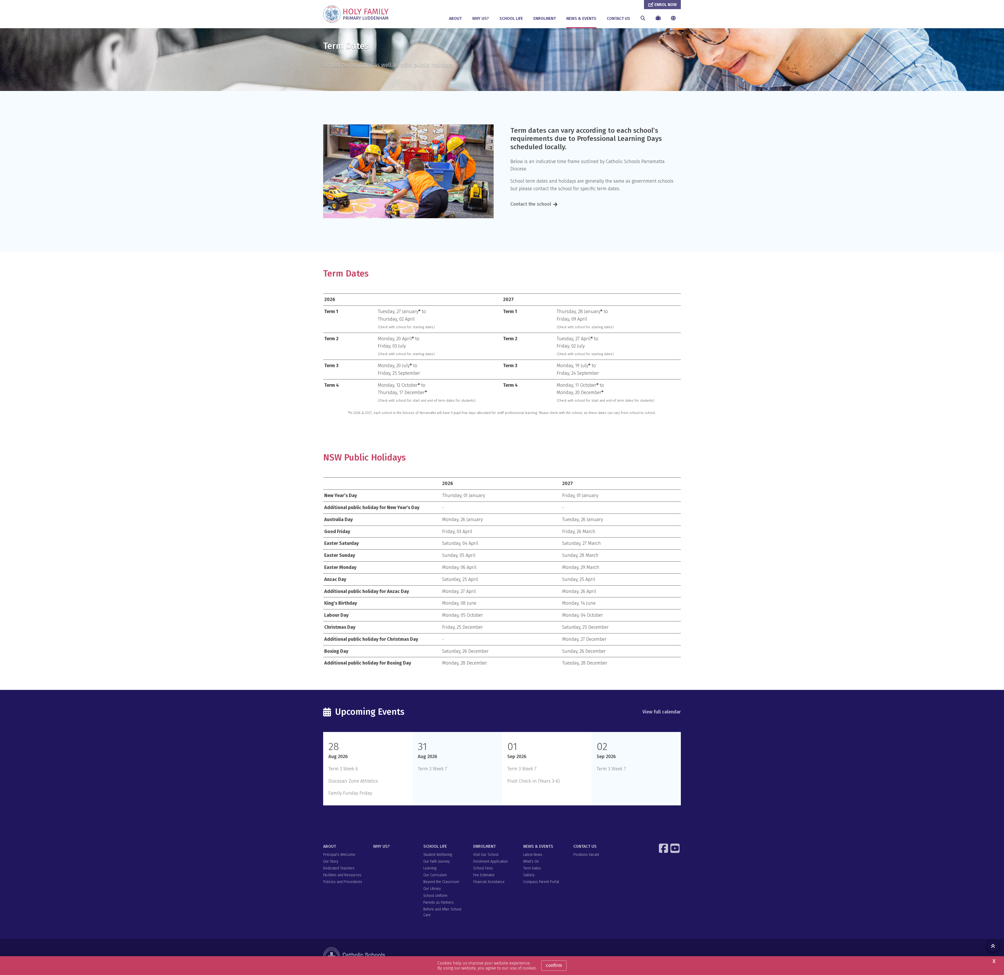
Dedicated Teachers (339, 868)
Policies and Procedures (342, 882)
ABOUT (455, 18)
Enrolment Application (490, 861)
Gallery (528, 875)
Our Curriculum (435, 875)
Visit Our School (486, 854)
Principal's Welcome (339, 854)
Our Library (432, 888)
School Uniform (435, 895)
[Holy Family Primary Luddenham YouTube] (675, 848)
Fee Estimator (484, 875)
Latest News (532, 854)
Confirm (554, 965)
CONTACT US (618, 18)
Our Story (330, 861)
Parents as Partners (438, 902)
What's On (531, 861)
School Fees (483, 868)
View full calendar (661, 712)
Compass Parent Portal (541, 882)
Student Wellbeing (437, 854)
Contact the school (530, 204)
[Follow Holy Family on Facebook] (664, 848)
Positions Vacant (586, 854)
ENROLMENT (544, 18)
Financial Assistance (489, 882)
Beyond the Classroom (441, 882)
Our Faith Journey (436, 861)
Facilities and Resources (342, 875)
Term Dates (532, 868)
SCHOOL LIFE (511, 18)
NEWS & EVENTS (581, 18)
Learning (429, 868)
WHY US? (480, 18)
